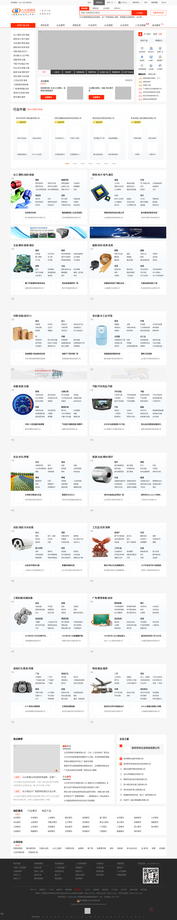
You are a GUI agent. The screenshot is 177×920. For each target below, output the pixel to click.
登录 (89, 2)
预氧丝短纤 (145, 82)
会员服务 (156, 25)
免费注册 (99, 2)
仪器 (23, 60)
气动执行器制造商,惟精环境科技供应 (76, 424)
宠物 (25, 80)
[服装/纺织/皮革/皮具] (101, 263)
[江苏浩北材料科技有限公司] (128, 379)
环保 (27, 56)
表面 (27, 35)
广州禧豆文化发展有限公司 (150, 89)
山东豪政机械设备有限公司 (113, 218)
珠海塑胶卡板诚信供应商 (35, 354)
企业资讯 (124, 25)
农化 (19, 68)
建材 (19, 43)
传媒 (27, 93)
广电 (15, 89)
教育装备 (21, 89)
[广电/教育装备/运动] (101, 616)
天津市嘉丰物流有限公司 (33, 500)
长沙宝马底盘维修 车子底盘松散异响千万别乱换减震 (125, 424)
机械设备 (24, 85)
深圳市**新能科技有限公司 (150, 570)
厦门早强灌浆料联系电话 (35, 283)
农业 (15, 68)
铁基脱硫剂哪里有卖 (112, 354)
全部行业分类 (23, 25)
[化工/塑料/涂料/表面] (22, 193)
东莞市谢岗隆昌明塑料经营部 (35, 359)
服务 (23, 97)
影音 (23, 93)
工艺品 (16, 80)
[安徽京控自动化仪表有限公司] (128, 590)
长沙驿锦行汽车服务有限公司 (114, 429)
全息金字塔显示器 (32, 565)
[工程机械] (22, 616)
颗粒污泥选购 (146, 354)
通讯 (27, 39)
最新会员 (142, 74)
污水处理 (25, 76)
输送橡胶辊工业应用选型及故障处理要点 (78, 213)
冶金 (19, 72)
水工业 (22, 56)
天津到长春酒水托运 (33, 495)
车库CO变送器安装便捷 (34, 424)
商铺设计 (158, 41)
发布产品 (144, 41)
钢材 (23, 72)
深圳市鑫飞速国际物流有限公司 (28, 118)
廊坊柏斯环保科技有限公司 (113, 359)
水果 (27, 68)
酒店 (27, 43)
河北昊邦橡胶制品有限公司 (71, 218)
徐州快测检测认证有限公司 (150, 288)
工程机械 (17, 85)
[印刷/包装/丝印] (22, 334)
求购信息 (76, 25)
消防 (19, 76)
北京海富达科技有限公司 (102, 118)
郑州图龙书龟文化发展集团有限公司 (116, 570)
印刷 (15, 51)
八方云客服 (140, 25)
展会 (19, 97)
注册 (160, 34)
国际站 (164, 2)
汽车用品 (21, 64)
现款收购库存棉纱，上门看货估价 (151, 78)
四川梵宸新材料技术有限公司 (35, 218)
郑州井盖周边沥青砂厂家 (114, 495)
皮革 (23, 47)
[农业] (22, 475)
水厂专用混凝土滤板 (110, 17)
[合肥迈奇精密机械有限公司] (49, 661)
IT (27, 51)
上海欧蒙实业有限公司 (112, 288)
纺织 (19, 47)
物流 (15, 97)
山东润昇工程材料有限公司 (113, 500)
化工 (15, 35)
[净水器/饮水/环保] (101, 334)
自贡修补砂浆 (30, 213)
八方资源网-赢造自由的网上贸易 (31, 11)
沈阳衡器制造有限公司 (33, 641)
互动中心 (124, 2)
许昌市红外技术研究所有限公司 (143, 118)
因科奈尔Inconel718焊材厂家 (152, 495)
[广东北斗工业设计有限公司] (49, 308)
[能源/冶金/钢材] (101, 475)
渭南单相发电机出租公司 (114, 213)
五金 (15, 43)
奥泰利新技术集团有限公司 (34, 288)
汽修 (27, 64)
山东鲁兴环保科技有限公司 (150, 359)
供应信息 (45, 25)
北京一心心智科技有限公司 (113, 641)
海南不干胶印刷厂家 (70, 354)
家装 (23, 43)
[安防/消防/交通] (22, 545)
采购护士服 (145, 85)
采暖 (15, 60)
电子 (19, 39)
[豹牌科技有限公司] (49, 379)
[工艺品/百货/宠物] (101, 545)
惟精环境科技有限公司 (69, 429)
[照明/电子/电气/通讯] (101, 193)
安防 (15, 76)
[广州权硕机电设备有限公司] (128, 238)
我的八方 (110, 2)
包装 (19, 51)
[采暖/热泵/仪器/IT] (22, 404)
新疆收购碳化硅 (68, 565)
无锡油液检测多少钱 (149, 283)
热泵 (19, 60)
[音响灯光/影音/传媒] (22, 686)
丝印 (23, 51)
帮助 (145, 2)
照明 (15, 39)
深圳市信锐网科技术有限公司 (151, 92)
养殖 (23, 68)
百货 (21, 80)
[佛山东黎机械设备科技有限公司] (49, 238)
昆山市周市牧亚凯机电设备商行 (67, 118)
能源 (15, 72)
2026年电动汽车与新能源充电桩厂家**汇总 (158, 565)
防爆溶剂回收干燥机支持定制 (116, 283)
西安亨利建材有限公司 (69, 288)
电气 (23, 39)
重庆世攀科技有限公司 (33, 429)
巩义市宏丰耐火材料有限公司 (72, 570)
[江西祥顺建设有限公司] (49, 520)
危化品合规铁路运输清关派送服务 (154, 424)
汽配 (15, 64)
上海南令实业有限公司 (149, 500)
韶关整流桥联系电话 (149, 213)
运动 (27, 89)
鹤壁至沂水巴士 (68, 495)
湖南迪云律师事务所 (148, 99)
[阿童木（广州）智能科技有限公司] (49, 449)
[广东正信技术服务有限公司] (128, 308)
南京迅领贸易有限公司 (148, 96)
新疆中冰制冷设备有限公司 (71, 641)
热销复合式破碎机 (127, 17)
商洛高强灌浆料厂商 (70, 283)
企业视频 (108, 25)
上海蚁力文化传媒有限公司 (34, 570)
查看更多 (129, 80)
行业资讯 (92, 25)
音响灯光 (17, 93)
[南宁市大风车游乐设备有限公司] (128, 661)
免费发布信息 (158, 13)
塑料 (19, 35)
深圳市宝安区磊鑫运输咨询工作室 (73, 500)
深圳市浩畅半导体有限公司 (150, 218)
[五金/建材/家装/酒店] (22, 263)
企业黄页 (60, 25)
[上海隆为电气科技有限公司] (128, 449)
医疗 (27, 72)
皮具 (27, 47)
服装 (15, 47)
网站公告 (152, 74)
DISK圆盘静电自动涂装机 (89, 17)
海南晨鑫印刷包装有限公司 (71, 359)
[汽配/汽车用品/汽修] (101, 404)
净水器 (16, 56)
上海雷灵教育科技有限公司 (150, 641)
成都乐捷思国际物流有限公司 (151, 429)
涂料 (23, 35)
